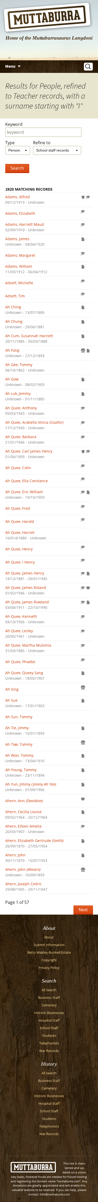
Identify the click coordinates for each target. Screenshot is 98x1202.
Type (10, 143)
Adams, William (18, 266)
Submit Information (49, 945)
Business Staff (49, 997)
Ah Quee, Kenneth (21, 616)
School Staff (49, 1028)
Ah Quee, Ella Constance (26, 480)
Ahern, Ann (24, 800)
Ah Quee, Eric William (24, 491)
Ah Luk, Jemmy (18, 393)
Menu (10, 66)
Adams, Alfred (17, 196)
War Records (49, 1051)
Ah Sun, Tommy (18, 716)
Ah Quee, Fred (17, 508)
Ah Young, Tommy (21, 769)
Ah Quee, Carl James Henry (28, 451)
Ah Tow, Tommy (18, 744)
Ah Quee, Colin (18, 467)
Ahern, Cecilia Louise (23, 811)
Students (49, 1035)
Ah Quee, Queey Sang (24, 672)
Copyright (49, 960)
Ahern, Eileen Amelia (23, 826)
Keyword (13, 124)
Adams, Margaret (20, 255)
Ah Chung (13, 321)
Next (83, 910)
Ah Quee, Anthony (21, 407)
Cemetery (49, 1005)
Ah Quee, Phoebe (20, 661)
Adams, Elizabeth (20, 213)
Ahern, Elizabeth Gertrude (34, 840)
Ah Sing (12, 689)
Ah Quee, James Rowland (27, 601)
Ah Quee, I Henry (20, 562)
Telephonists (49, 1043)
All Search (49, 990)
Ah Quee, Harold (19, 521)
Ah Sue (11, 700)
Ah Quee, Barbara (20, 436)
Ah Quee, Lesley (19, 630)
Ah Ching (13, 306)
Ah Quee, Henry (19, 548)
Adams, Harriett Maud (24, 224)
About (49, 937)
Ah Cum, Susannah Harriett (29, 335)
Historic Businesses (49, 1013)
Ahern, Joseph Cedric (23, 883)
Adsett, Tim (15, 295)
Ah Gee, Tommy (18, 364)
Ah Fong (12, 350)
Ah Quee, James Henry (24, 573)
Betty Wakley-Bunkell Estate (49, 952)
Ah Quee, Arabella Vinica (34, 422)
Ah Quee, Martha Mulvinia (28, 645)
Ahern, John (15, 854)
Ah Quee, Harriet (19, 532)
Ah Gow (12, 379)
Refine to (41, 143)
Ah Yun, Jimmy (30, 784)
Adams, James (17, 238)
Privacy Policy (49, 967)
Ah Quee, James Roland (25, 587)
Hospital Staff (49, 1020)
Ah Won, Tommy (19, 755)
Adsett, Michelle (19, 282)
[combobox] (17, 150)
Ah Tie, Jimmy (17, 727)
